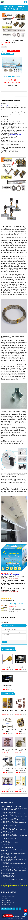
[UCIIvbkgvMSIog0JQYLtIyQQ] (5, 909)
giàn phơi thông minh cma (13, 9)
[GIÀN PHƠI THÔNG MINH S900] (7, 742)
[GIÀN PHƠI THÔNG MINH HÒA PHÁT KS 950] (20, 761)
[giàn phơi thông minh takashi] (7, 781)
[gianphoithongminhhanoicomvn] (14, 909)
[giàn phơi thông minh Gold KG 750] (20, 781)
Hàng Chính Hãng (5, 898)
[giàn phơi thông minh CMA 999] (20, 659)
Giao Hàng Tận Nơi (6, 900)
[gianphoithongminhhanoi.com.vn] (2, 909)
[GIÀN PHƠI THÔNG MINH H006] (20, 742)
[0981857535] (25, 914)
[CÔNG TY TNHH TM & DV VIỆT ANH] (2, 2)
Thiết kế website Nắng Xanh (19, 918)
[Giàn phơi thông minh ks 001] (7, 703)
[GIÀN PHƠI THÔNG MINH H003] (7, 761)
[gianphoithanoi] (8, 909)
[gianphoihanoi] (17, 909)
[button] (26, 14)
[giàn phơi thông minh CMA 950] (7, 659)
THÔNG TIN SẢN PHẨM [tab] (7, 95)
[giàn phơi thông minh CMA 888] (7, 678)
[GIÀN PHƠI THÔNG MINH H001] (20, 723)
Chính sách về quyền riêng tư (8, 896)
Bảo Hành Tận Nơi (6, 904)
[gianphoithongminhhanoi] (20, 909)
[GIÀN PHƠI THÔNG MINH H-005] (20, 703)
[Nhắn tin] (25, 910)
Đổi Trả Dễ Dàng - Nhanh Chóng (8, 902)
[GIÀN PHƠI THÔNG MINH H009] (7, 723)
